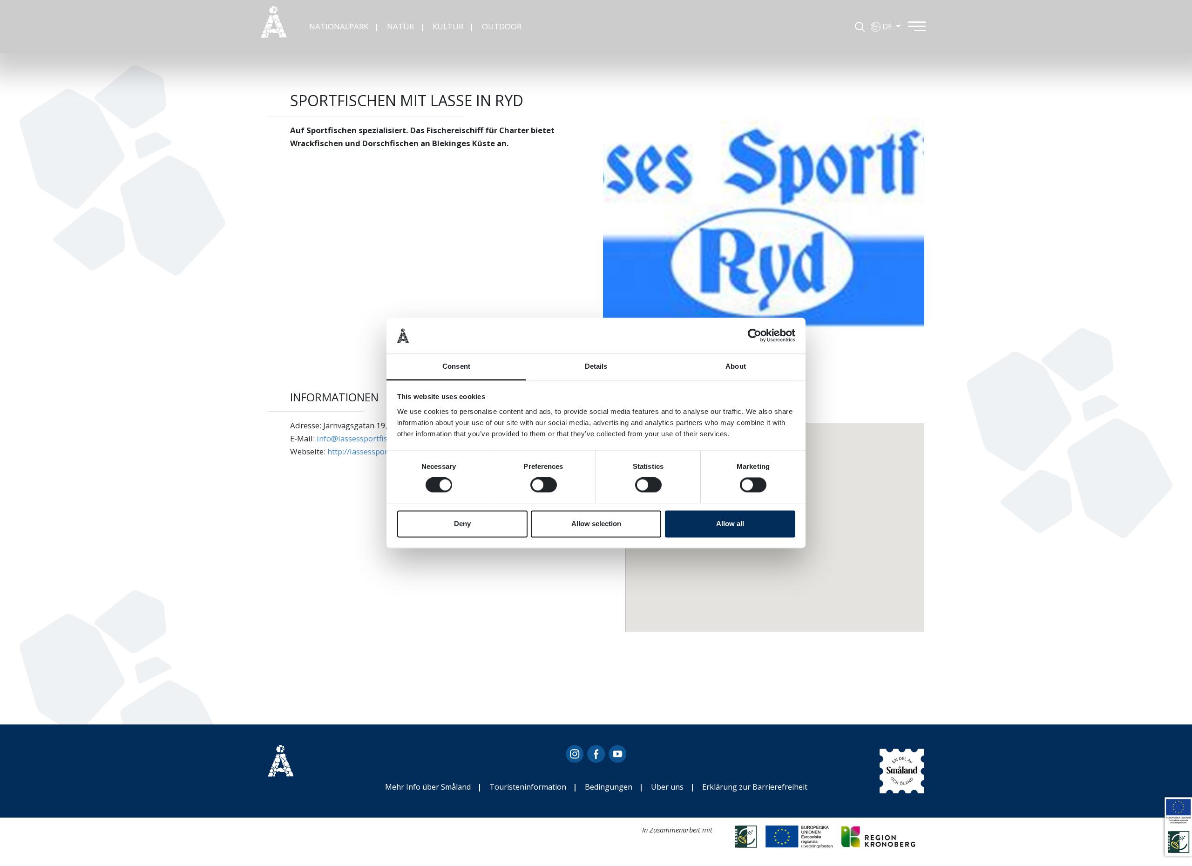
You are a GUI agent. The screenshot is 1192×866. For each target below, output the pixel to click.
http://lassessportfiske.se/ (373, 451)
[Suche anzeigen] (860, 25)
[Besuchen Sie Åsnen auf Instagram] (574, 757)
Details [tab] (596, 366)
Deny (462, 524)
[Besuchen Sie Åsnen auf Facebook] (596, 757)
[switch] (543, 485)
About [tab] (735, 366)
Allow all (730, 524)
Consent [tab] (456, 366)
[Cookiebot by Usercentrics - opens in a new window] (754, 336)
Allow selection (596, 524)
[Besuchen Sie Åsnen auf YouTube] (617, 757)
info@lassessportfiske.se (361, 438)
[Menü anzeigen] (922, 25)
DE (888, 26)
